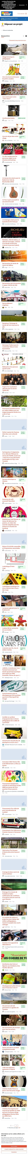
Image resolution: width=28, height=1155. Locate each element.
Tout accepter (14, 1146)
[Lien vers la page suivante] (16, 1126)
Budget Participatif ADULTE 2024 (9, 18)
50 (19, 1127)
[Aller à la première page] (10, 13)
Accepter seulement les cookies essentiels (14, 1149)
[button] (23, 36)
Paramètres (14, 1152)
